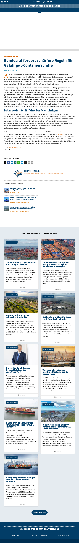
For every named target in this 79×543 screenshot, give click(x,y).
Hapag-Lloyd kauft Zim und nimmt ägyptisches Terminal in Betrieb (21, 425)
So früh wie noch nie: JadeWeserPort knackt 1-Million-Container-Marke (23, 198)
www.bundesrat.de (15, 147)
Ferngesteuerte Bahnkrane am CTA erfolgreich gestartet (22, 189)
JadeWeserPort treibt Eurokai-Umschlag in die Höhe (21, 264)
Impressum (15, 535)
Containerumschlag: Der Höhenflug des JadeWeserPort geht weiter (22, 208)
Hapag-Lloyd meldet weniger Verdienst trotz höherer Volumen (21, 480)
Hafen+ (18, 193)
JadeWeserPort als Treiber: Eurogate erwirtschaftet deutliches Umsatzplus (58, 265)
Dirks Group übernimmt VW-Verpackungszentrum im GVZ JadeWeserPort (58, 427)
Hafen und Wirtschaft (13, 56)
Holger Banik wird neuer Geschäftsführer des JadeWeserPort (21, 370)
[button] (5, 162)
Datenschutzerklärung (39, 535)
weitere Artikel (39, 512)
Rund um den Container (22, 202)
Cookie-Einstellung (63, 535)
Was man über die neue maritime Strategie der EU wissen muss (58, 372)
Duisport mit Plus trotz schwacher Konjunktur (21, 316)
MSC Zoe (61, 134)
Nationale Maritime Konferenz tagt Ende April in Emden (58, 318)
